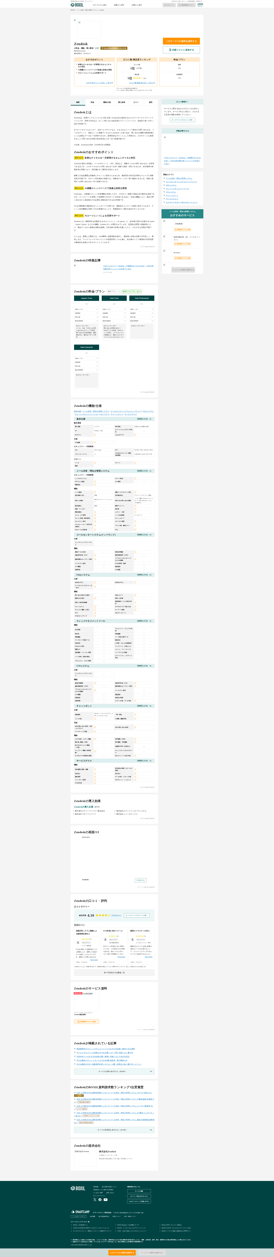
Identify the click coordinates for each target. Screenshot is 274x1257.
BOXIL (73, 10)
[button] (86, 942)
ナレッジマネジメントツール (86, 414)
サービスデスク (131, 414)
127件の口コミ (116, 915)
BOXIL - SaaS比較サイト (80, 1225)
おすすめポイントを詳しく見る (98, 83)
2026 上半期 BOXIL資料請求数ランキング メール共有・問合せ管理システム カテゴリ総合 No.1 (114, 1093)
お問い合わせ (110, 1192)
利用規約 (96, 1186)
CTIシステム (104, 414)
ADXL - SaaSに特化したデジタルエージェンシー (131, 1231)
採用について (117, 1216)
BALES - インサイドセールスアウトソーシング (131, 1228)
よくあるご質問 (98, 1192)
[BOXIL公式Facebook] (99, 1200)
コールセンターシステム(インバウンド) (126, 411)
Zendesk (102, 10)
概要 (78, 102)
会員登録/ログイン (200, 5)
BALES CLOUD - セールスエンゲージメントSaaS (176, 1228)
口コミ (136, 102)
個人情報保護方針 (104, 1216)
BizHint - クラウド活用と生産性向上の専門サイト (176, 1231)
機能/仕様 (107, 102)
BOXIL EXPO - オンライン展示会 (172, 1225)
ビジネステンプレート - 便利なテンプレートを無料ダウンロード (92, 1231)
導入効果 (121, 102)
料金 (92, 102)
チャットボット (117, 414)
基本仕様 (77, 411)
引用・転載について (130, 1216)
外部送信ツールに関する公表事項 (103, 1189)
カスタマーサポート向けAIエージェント (182, 202)
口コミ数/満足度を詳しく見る (141, 83)
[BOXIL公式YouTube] (106, 1200)
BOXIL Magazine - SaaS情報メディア (128, 1225)
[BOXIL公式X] (94, 1200)
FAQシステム (148, 411)
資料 (151, 102)
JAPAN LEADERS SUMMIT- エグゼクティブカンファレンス (91, 1228)
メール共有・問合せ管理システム (87, 10)
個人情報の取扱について (109, 1186)
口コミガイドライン (99, 1195)
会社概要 (92, 1216)
